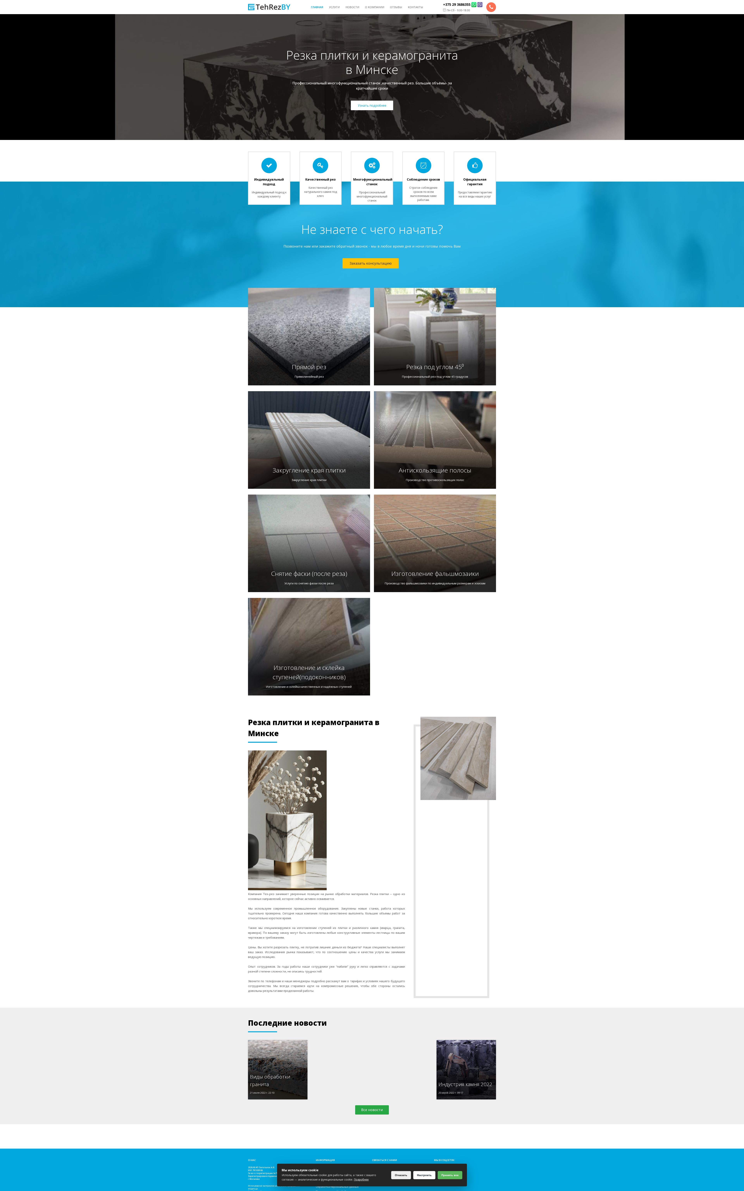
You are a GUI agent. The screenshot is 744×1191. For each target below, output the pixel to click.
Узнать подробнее (372, 105)
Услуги (334, 7)
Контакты (415, 7)
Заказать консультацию (371, 263)
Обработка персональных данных (337, 1186)
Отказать (401, 1175)
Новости (352, 7)
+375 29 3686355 (456, 4)
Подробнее (361, 1179)
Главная (317, 7)
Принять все (450, 1175)
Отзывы (396, 7)
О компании (374, 7)
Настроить (424, 1175)
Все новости (372, 1109)
